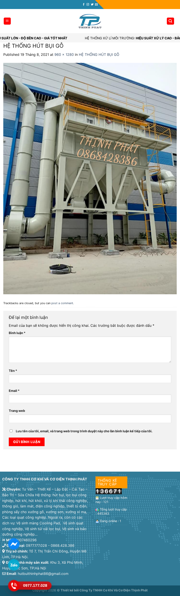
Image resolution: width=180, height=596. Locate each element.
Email (14, 390)
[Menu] (7, 21)
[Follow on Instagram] (87, 4)
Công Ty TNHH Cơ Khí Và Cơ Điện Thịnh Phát (113, 590)
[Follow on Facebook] (83, 4)
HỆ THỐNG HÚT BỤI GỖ (99, 54)
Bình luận (17, 333)
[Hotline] (13, 585)
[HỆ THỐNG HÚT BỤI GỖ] (90, 178)
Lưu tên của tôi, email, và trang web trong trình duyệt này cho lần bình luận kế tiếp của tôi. (84, 431)
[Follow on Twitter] (92, 4)
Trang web (17, 410)
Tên (13, 370)
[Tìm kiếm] (170, 21)
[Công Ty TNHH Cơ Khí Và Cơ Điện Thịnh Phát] (90, 21)
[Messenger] (13, 543)
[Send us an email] (96, 4)
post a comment (62, 303)
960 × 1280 (64, 54)
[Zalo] (13, 564)
